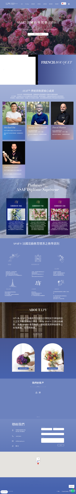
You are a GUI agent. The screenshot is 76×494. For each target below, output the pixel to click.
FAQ (58, 491)
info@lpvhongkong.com (20, 441)
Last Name (55, 427)
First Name (43, 427)
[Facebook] (16, 446)
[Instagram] (18, 446)
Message (42, 437)
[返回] (3, 70)
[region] (16, 216)
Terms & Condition (65, 491)
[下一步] (72, 70)
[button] (68, 3)
